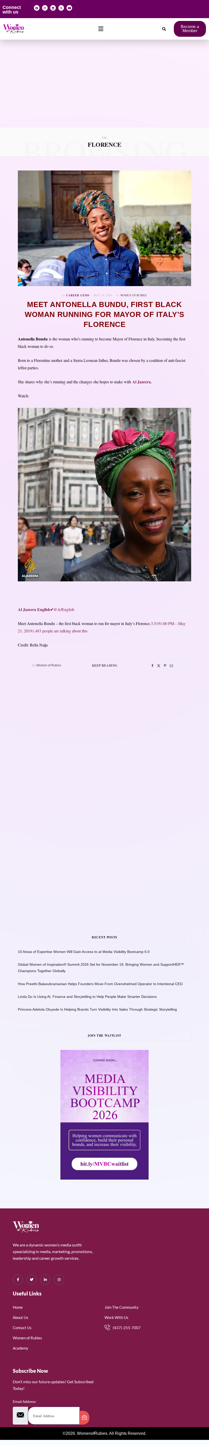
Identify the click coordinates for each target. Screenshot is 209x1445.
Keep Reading (104, 665)
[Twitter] (158, 665)
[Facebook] (37, 8)
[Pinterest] (165, 665)
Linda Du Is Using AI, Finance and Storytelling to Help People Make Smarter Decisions (87, 997)
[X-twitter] (61, 8)
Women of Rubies (133, 295)
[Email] (171, 665)
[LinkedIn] (45, 1280)
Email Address (25, 1402)
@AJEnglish (46, 609)
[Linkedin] (53, 8)
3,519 (155, 623)
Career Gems (77, 295)
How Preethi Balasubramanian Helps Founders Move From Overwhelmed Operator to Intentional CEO (100, 984)
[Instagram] (45, 8)
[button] (100, 29)
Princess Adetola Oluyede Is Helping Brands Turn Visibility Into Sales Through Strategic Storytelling (97, 1009)
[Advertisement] (104, 89)
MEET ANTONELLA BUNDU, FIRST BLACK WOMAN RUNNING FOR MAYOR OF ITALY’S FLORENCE (104, 314)
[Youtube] (69, 8)
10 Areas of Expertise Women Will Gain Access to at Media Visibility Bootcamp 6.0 (84, 952)
